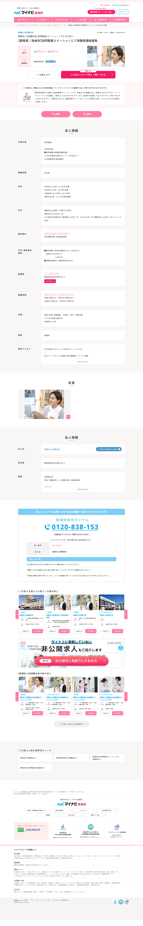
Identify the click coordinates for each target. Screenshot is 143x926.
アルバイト (96, 856)
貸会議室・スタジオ (52, 892)
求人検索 (83, 19)
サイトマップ (83, 810)
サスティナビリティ (40, 900)
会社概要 (25, 900)
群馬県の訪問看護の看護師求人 (32, 767)
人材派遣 (16, 883)
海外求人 (71, 856)
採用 (48, 900)
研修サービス (17, 892)
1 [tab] (106, 65)
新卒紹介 (50, 883)
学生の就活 (17, 856)
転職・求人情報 (62, 856)
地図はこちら (50, 61)
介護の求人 (72, 885)
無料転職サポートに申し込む (101, 12)
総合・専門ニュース (34, 872)
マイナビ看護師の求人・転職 (22, 25)
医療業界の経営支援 (83, 885)
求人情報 (56, 113)
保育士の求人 (53, 885)
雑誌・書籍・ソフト (113, 872)
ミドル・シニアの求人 (114, 856)
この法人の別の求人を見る (107, 449)
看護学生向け (38, 856)
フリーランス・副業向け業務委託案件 (48, 858)
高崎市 (42, 25)
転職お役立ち (121, 19)
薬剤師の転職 (115, 883)
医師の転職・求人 (42, 885)
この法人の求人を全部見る (71, 724)
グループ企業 (55, 900)
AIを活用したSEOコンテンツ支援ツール (61, 876)
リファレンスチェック (79, 892)
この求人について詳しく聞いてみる (88, 73)
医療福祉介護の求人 (66, 858)
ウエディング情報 (20, 874)
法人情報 (87, 113)
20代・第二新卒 (41, 883)
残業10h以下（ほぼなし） (51, 295)
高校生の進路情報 (19, 865)
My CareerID (95, 874)
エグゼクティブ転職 (73, 883)
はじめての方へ (63, 19)
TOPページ (25, 19)
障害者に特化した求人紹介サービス (25, 858)
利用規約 (48, 815)
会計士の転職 (85, 883)
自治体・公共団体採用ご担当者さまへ (36, 810)
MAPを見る (49, 281)
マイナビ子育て (55, 874)
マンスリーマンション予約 (39, 876)
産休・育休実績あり (64, 234)
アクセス (32, 900)
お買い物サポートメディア (22, 876)
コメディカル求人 (30, 885)
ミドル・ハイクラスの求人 (83, 856)
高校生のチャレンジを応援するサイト (53, 872)
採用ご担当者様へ (105, 5)
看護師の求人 (19, 885)
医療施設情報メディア (108, 874)
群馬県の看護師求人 (28, 758)
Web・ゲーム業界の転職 (28, 883)
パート (104, 856)
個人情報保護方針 (64, 900)
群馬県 (35, 25)
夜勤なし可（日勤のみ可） (67, 295)
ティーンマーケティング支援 (74, 872)
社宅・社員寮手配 (66, 892)
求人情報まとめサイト (20, 872)
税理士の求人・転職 (96, 883)
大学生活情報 (88, 872)
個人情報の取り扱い (107, 810)
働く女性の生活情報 (99, 872)
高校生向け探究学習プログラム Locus (37, 865)
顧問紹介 (107, 883)
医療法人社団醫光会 (25, 32)
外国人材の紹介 (95, 885)
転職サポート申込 (95, 815)
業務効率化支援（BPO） (31, 892)
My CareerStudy (85, 874)
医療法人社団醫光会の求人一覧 (56, 25)
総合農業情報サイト (42, 874)
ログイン (122, 12)
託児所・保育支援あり (51, 234)
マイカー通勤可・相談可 (51, 274)
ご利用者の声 (102, 19)
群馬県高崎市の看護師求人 (67, 758)
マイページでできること (121, 5)
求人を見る (37, 631)
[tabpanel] (106, 60)
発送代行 (42, 892)
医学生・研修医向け (50, 856)
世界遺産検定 (31, 874)
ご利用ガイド (44, 19)
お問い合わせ (71, 815)
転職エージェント (61, 883)
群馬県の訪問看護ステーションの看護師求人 (106, 757)
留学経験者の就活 (27, 856)
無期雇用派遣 (63, 885)
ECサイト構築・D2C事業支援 (70, 874)
